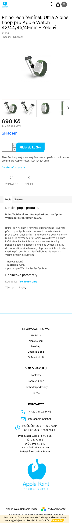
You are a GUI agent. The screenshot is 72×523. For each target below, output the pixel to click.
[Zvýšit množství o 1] (14, 145)
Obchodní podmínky (36, 387)
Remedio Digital (29, 508)
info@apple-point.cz (40, 418)
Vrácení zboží (36, 357)
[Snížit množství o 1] (14, 149)
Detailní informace (12, 167)
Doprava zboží (36, 351)
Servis (36, 392)
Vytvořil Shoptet (57, 508)
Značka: (12, 36)
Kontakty (36, 335)
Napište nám (36, 340)
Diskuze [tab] (18, 199)
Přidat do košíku (30, 147)
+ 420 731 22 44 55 (39, 411)
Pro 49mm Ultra (28, 281)
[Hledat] (51, 4)
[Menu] (64, 4)
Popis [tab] (8, 199)
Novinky (36, 346)
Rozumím (58, 520)
